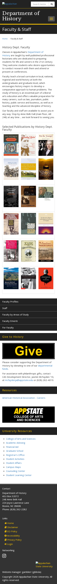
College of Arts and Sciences (21, 438)
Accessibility (13, 535)
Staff (4, 308)
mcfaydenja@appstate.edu (19, 380)
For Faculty (8, 327)
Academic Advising (15, 442)
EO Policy (12, 531)
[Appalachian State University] (14, 4)
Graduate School (14, 450)
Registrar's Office (15, 454)
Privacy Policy (14, 539)
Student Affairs (14, 462)
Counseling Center (15, 470)
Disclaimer (12, 527)
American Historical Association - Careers (23, 397)
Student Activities (15, 458)
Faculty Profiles (10, 301)
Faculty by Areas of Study (15, 314)
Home (5, 38)
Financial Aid (12, 446)
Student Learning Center (19, 475)
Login (10, 544)
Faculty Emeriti (10, 320)
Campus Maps (13, 467)
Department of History (21, 16)
